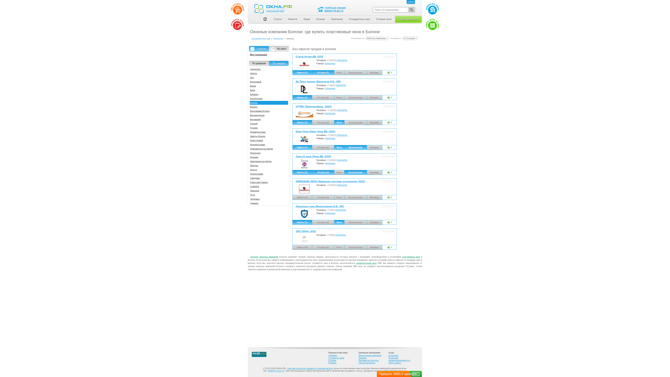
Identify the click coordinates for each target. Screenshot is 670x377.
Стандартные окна (359, 19)
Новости (292, 19)
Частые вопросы (367, 363)
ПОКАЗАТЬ (342, 60)
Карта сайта (395, 363)
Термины (332, 355)
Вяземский (255, 119)
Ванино (254, 107)
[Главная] (265, 19)
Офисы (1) (302, 72)
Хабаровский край (275, 11)
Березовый (255, 82)
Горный (254, 124)
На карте (281, 48)
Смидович (255, 178)
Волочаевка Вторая (260, 111)
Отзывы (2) (323, 172)
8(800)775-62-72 (334, 10)
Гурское (254, 128)
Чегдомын (255, 199)
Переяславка (256, 174)
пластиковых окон (411, 257)
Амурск (253, 73)
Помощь (332, 363)
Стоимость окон (336, 358)
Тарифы (363, 358)
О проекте (394, 355)
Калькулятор (355, 147)
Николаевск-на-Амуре (261, 161)
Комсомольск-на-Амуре (261, 149)
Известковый (256, 140)
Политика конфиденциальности (399, 359)
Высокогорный (257, 115)
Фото (339, 122)
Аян (252, 77)
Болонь (253, 103)
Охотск (253, 170)
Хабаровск (330, 63)
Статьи (278, 19)
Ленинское (255, 153)
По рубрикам (259, 63)
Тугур (252, 195)
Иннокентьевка (257, 144)
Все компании (258, 54)
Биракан (254, 94)
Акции (306, 19)
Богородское (256, 98)
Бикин (253, 86)
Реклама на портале (369, 360)
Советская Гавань (259, 182)
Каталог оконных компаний (264, 257)
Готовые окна (384, 19)
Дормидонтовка (258, 132)
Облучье (254, 165)
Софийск (254, 186)
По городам (279, 63)
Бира (252, 90)
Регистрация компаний (370, 355)
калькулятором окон (366, 263)
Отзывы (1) (323, 72)
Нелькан (254, 157)
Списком (261, 48)
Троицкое (254, 191)
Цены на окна (408, 19)
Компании (337, 19)
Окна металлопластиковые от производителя (310, 368)
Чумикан (254, 203)
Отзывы (320, 19)
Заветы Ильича (257, 136)
